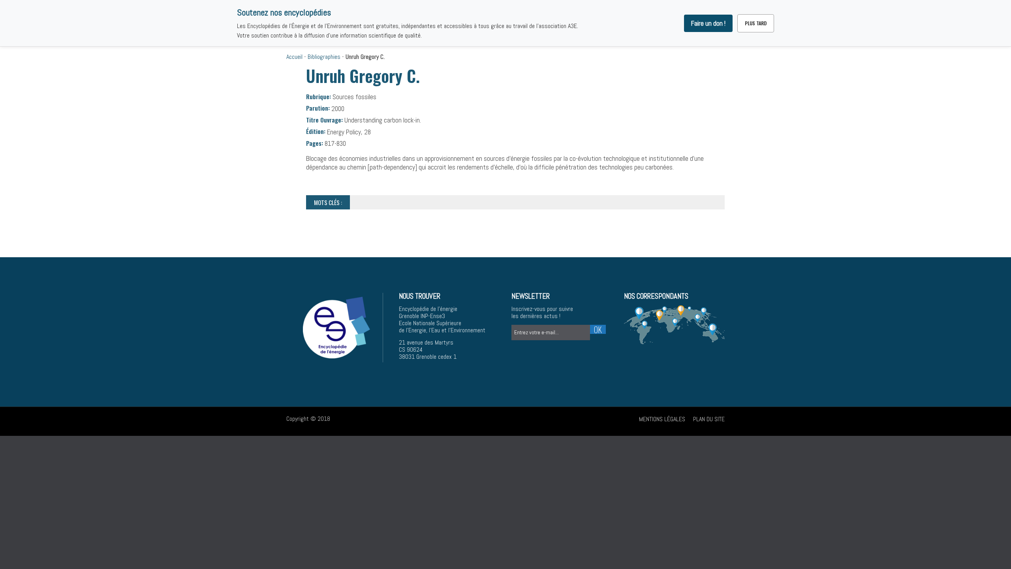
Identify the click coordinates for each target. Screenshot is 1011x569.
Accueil (294, 57)
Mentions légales (662, 419)
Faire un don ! (708, 23)
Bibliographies (324, 57)
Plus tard (756, 23)
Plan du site (709, 419)
